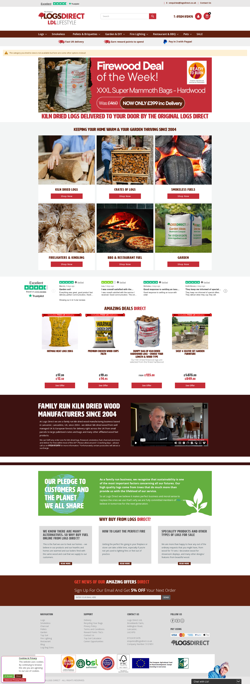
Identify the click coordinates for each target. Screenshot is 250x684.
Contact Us (205, 2)
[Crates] (125, 159)
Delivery (87, 620)
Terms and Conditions (94, 629)
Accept (9, 676)
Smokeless (45, 623)
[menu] (125, 34)
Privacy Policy (90, 626)
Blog (42, 644)
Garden (43, 632)
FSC (179, 500)
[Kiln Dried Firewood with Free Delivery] (125, 84)
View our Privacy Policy (15, 679)
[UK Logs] (66, 159)
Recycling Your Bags (93, 623)
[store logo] (61, 18)
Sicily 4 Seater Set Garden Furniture (190, 352)
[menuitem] (42, 34)
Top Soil (44, 635)
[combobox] (128, 16)
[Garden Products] (183, 228)
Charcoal (44, 626)
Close (18, 676)
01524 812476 (133, 638)
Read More (66, 563)
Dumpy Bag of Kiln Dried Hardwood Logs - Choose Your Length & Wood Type (146, 353)
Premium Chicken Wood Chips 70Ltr (103, 352)
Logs (42, 620)
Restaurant (45, 641)
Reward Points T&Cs (93, 632)
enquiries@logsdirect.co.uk (181, 2)
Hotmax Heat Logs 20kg (60, 351)
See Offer (60, 385)
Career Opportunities (93, 641)
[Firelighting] (66, 228)
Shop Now (66, 196)
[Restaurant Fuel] (125, 228)
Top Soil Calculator (92, 638)
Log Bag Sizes (47, 647)
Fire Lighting (46, 638)
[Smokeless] (183, 159)
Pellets (43, 629)
